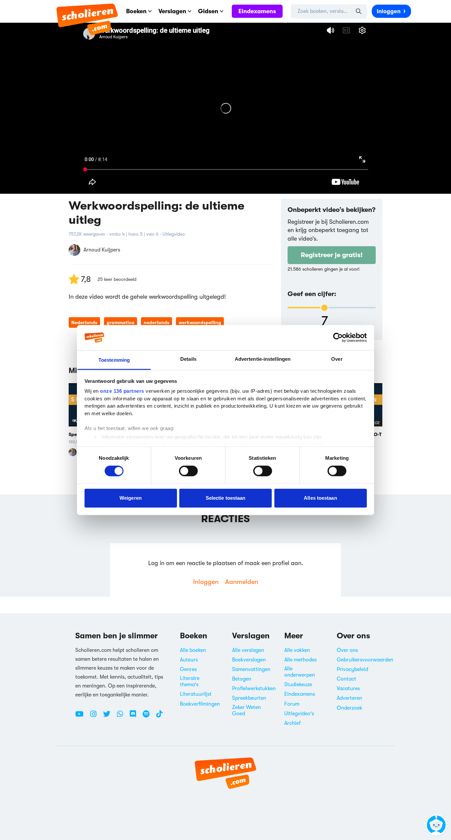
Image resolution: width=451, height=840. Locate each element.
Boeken (136, 11)
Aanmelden (241, 582)
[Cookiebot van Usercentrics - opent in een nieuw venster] (338, 338)
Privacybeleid (352, 669)
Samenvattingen (251, 669)
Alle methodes (300, 660)
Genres (188, 669)
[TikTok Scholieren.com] (159, 716)
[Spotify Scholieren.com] (149, 716)
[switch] (188, 470)
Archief (292, 723)
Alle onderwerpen (299, 672)
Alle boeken (193, 650)
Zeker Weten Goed (246, 710)
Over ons (347, 650)
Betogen (241, 679)
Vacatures (348, 688)
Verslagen (172, 11)
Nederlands (84, 322)
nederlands (156, 322)
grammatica (120, 322)
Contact (346, 679)
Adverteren (349, 698)
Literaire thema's (189, 681)
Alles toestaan (320, 498)
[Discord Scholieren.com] (135, 716)
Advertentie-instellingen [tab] (263, 359)
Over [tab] (336, 359)
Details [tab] (188, 359)
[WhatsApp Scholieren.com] (122, 716)
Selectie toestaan (226, 498)
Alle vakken (297, 650)
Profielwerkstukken (254, 688)
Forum (291, 704)
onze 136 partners (122, 391)
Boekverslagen (249, 660)
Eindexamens (257, 11)
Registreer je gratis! (332, 255)
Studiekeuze (298, 685)
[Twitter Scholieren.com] (109, 716)
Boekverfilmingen (200, 704)
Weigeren (131, 498)
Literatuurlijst (196, 694)
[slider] (324, 308)
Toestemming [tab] (114, 360)
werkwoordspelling (200, 322)
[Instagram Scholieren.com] (95, 716)
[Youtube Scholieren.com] (81, 716)
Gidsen (208, 11)
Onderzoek (349, 708)
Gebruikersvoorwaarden (365, 660)
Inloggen (388, 11)
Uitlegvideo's (299, 714)
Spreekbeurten (249, 698)
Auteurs (189, 660)
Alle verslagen (248, 650)
